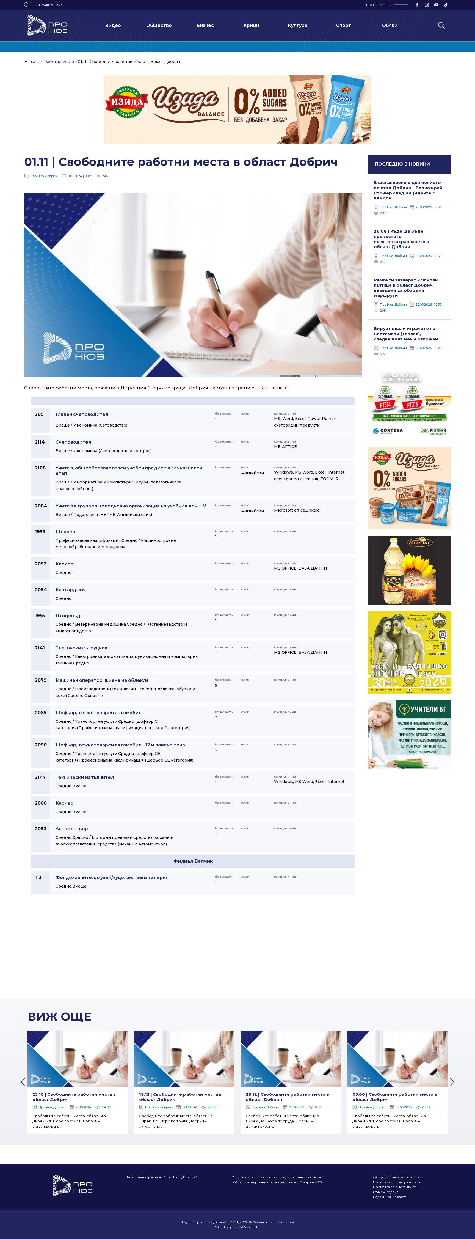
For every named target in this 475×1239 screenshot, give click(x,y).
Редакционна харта (390, 1197)
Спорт (343, 25)
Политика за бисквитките (395, 1187)
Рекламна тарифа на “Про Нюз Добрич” (162, 1177)
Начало (31, 61)
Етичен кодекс (385, 1192)
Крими (251, 25)
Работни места (59, 61)
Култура (297, 25)
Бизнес (205, 25)
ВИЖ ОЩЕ (59, 1016)
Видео (113, 25)
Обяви (389, 25)
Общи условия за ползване (397, 1177)
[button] (23, 1082)
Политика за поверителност (397, 1182)
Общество (159, 25)
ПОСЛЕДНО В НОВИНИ (402, 164)
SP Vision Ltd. (249, 1227)
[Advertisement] (237, 948)
